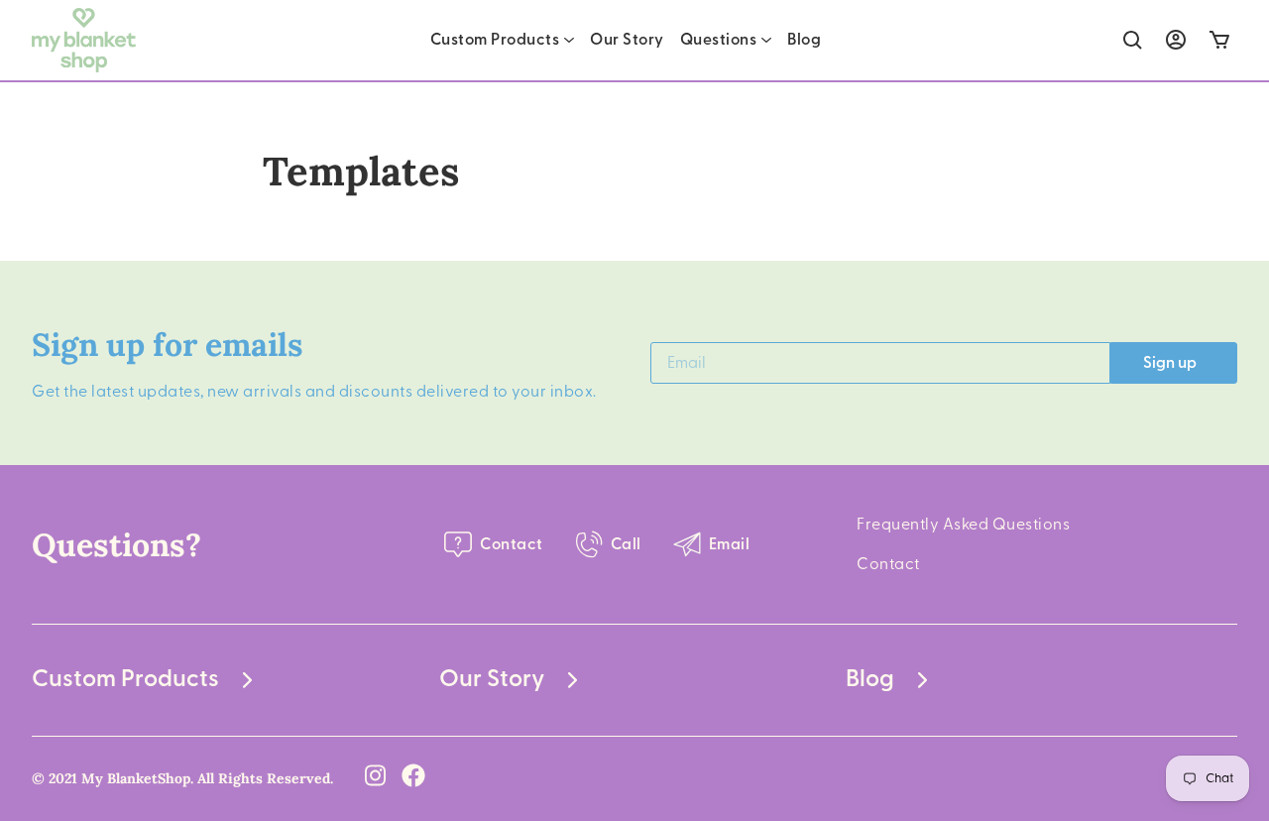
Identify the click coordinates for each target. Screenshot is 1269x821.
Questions (718, 40)
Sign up (1170, 363)
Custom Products (495, 40)
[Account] (1176, 40)
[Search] (1132, 40)
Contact (888, 564)
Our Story (627, 40)
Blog (804, 40)
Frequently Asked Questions (963, 524)
